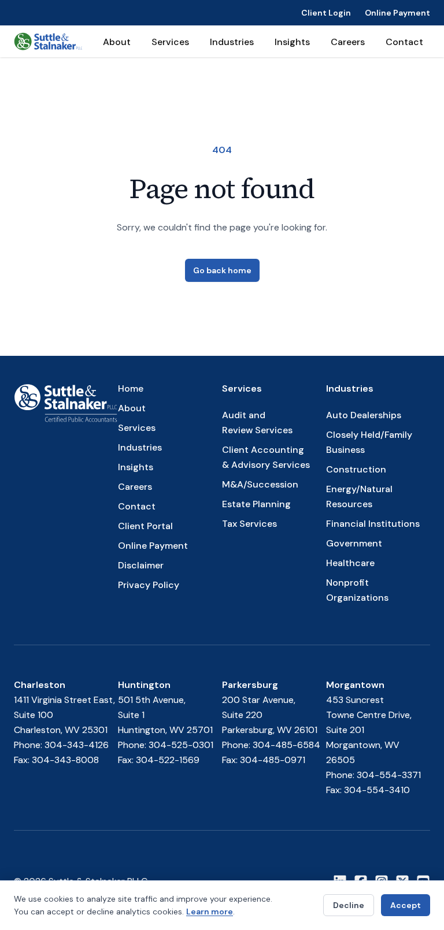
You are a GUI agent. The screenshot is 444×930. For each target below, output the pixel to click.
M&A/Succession (260, 484)
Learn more (209, 911)
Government (354, 543)
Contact (404, 42)
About (117, 42)
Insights (292, 42)
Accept (405, 905)
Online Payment (397, 13)
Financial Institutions (373, 524)
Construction (356, 469)
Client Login (326, 13)
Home (130, 388)
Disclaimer (141, 565)
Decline (348, 905)
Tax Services (249, 524)
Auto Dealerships (363, 415)
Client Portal (145, 526)
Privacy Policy (148, 585)
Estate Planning (256, 504)
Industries (232, 42)
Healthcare (350, 563)
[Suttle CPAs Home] (48, 41)
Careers (348, 42)
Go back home (222, 270)
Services (170, 42)
